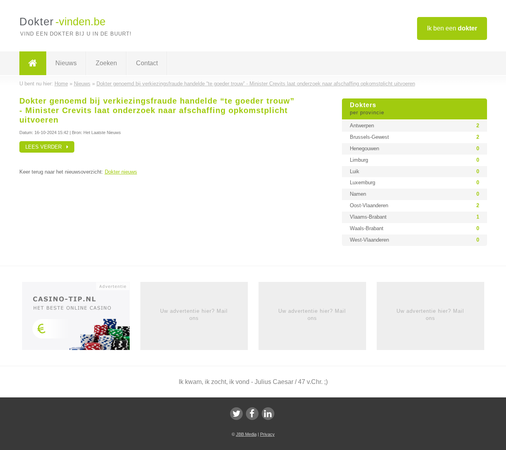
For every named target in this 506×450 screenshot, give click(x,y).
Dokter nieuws (121, 172)
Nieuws (66, 63)
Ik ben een (452, 28)
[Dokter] (32, 63)
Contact (147, 63)
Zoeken (106, 63)
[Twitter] (236, 413)
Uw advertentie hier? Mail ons (194, 314)
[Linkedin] (268, 413)
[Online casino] (81, 318)
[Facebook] (252, 413)
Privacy (267, 434)
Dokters (367, 109)
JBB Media (246, 434)
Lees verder (45, 147)
